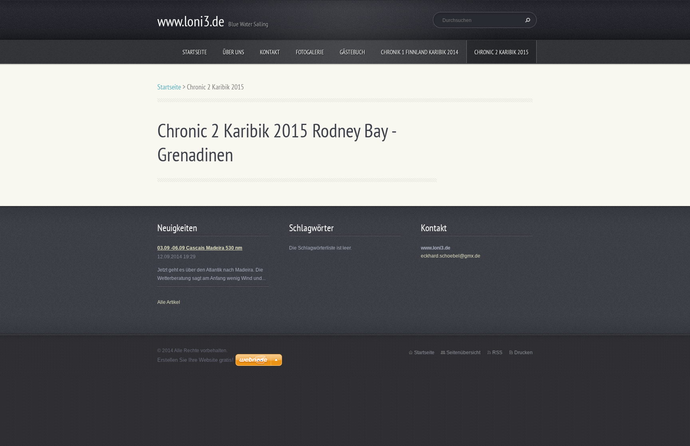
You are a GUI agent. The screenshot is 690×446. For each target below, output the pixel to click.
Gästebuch (352, 52)
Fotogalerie (310, 52)
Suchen (527, 20)
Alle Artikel (168, 302)
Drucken (523, 352)
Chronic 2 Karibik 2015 (501, 52)
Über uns (233, 52)
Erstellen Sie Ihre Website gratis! (195, 360)
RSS (497, 352)
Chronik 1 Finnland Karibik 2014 (419, 52)
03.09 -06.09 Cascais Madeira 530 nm (199, 248)
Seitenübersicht (463, 352)
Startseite (194, 52)
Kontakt (270, 52)
